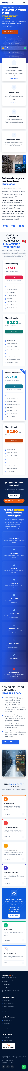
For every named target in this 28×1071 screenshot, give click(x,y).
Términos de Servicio (7, 1060)
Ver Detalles (14, 78)
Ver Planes (14, 277)
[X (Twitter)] (8, 1067)
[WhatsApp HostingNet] (24, 1067)
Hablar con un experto (14, 500)
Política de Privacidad (7, 1062)
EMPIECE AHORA (9, 31)
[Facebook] (3, 1067)
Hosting (7, 2)
